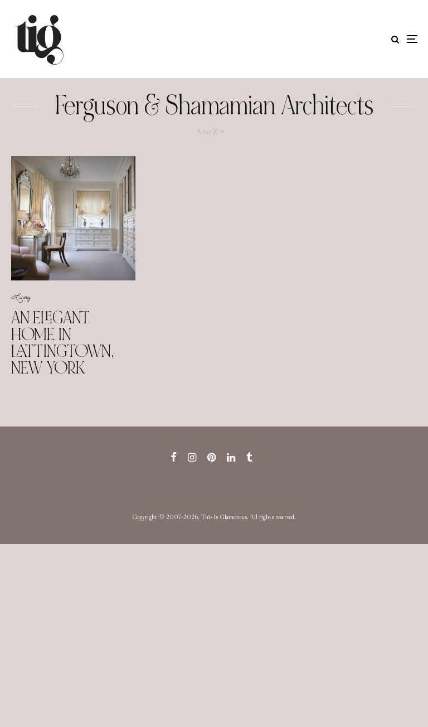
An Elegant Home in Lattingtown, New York (62, 342)
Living (21, 296)
